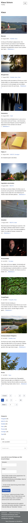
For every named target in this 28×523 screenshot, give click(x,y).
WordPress (19, 521)
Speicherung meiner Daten (18, 484)
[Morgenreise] (14, 63)
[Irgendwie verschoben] (14, 172)
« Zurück (4, 395)
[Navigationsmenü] (25, 3)
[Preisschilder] (14, 247)
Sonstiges (17, 154)
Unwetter (3, 220)
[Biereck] (14, 25)
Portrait (3, 429)
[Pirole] (14, 361)
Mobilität (12, 38)
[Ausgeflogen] (14, 286)
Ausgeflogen (5, 297)
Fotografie (11, 299)
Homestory (4, 113)
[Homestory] (14, 102)
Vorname (4, 462)
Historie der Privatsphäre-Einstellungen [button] (10, 516)
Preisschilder (5, 258)
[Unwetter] (14, 208)
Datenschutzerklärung (8, 479)
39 (20, 400)
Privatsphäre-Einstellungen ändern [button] (9, 514)
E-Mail (4, 469)
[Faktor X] (14, 140)
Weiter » (4, 404)
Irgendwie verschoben (7, 183)
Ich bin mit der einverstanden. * (13, 485)
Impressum (4, 512)
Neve (7, 521)
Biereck (3, 36)
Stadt (19, 77)
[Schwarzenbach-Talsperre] (14, 324)
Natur (16, 38)
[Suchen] (25, 448)
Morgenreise (5, 74)
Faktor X (3, 152)
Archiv (2, 439)
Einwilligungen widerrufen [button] (7, 518)
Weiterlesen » (11, 49)
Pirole (3, 372)
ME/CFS (12, 154)
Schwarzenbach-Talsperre (8, 335)
